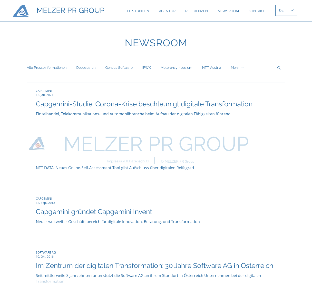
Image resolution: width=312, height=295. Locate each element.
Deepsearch (86, 67)
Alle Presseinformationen (47, 67)
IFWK (146, 67)
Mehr (235, 67)
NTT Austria (211, 67)
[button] (279, 68)
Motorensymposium (176, 67)
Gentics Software (119, 67)
